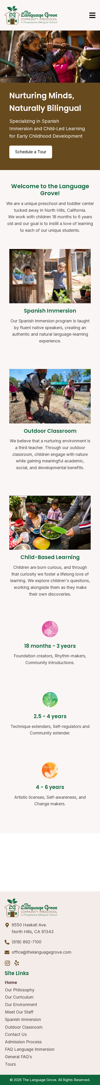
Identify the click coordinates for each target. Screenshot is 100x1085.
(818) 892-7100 (26, 941)
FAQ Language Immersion (29, 1049)
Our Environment (21, 1004)
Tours (10, 1064)
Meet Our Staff (19, 1012)
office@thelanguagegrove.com (41, 952)
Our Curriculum (19, 997)
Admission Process (23, 1041)
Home (11, 982)
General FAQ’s (18, 1056)
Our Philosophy (19, 989)
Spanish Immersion (23, 1019)
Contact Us (16, 1034)
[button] (7, 963)
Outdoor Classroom (24, 1027)
